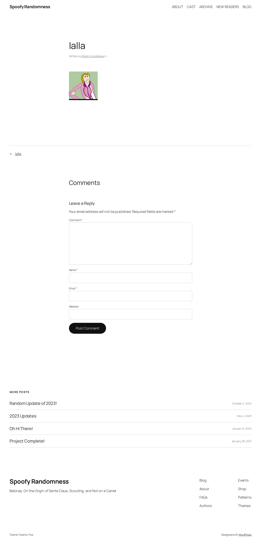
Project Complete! (27, 441)
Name (73, 270)
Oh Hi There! (21, 428)
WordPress (245, 534)
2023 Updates (23, 416)
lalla (18, 153)
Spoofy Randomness (30, 7)
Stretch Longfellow (93, 56)
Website (74, 306)
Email (73, 288)
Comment (76, 220)
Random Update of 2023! (33, 403)
